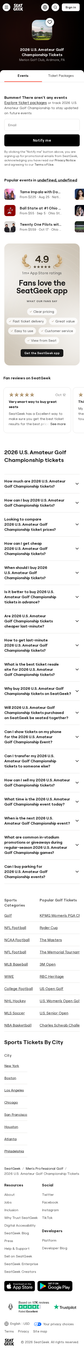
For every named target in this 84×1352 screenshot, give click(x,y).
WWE (9, 976)
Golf (8, 915)
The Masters (51, 940)
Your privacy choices (58, 1324)
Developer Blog (54, 1248)
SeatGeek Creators (20, 1271)
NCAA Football (17, 940)
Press (8, 1241)
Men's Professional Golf (45, 1168)
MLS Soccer (14, 1013)
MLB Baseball (16, 964)
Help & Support (17, 1248)
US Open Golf (51, 988)
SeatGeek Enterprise (21, 1264)
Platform (49, 1240)
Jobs (7, 1202)
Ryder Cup (49, 927)
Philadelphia (14, 1151)
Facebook (50, 1202)
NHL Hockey (15, 1001)
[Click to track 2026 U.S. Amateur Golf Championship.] (49, 22)
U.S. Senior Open (54, 1013)
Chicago (11, 1102)
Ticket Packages (61, 76)
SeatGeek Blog (16, 1233)
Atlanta (10, 1139)
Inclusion (11, 1210)
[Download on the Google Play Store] (54, 1286)
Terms (9, 1331)
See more (58, 424)
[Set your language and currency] (45, 7)
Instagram (50, 1210)
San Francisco (15, 1114)
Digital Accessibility (20, 1225)
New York (11, 1066)
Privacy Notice (65, 160)
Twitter (48, 1194)
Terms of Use (43, 164)
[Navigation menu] (6, 7)
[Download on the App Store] (19, 1286)
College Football (18, 988)
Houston (11, 1127)
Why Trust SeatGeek (21, 1217)
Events (23, 76)
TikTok (47, 1217)
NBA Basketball (17, 1025)
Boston (10, 1078)
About (9, 1194)
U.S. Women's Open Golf (60, 1001)
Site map (40, 1331)
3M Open (48, 964)
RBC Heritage (52, 976)
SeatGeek (12, 1168)
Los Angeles (14, 1090)
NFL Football (15, 927)
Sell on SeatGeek (18, 1256)
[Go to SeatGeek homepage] (18, 7)
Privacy (23, 1331)
